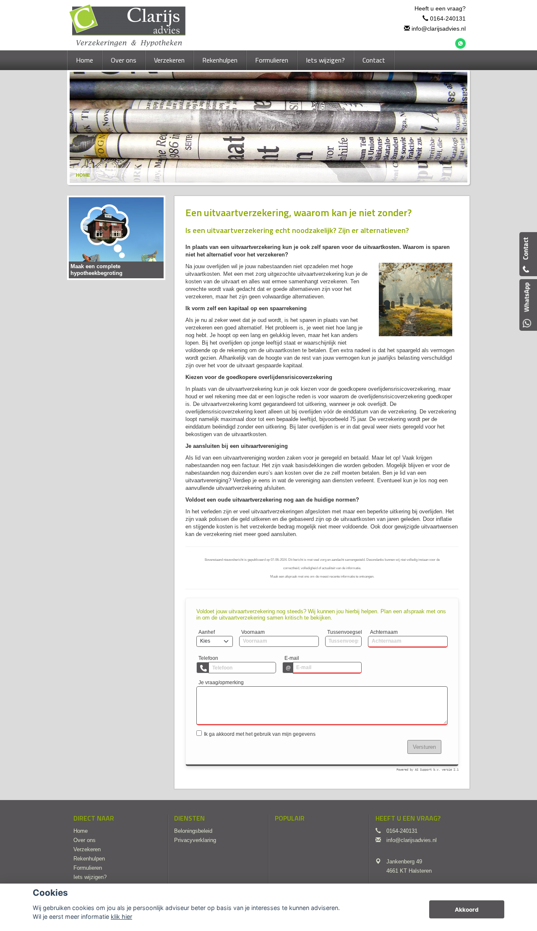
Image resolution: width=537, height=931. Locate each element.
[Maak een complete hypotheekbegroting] (116, 237)
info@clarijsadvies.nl (439, 28)
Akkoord (467, 909)
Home (83, 175)
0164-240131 (448, 18)
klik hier (121, 916)
